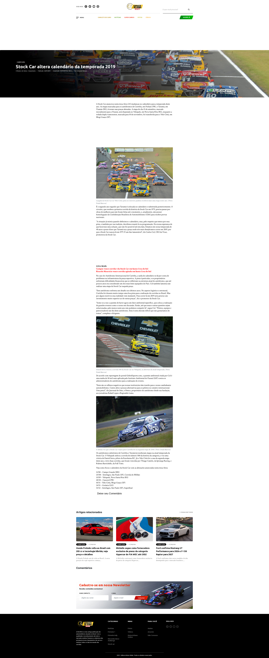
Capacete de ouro (104, 17)
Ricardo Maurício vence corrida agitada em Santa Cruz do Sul (123, 271)
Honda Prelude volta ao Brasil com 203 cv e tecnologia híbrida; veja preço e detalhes (93, 551)
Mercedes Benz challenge (113, 639)
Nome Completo (84, 593)
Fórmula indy (112, 635)
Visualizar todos (186, 512)
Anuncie (151, 632)
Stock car (111, 644)
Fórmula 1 (111, 632)
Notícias (117, 17)
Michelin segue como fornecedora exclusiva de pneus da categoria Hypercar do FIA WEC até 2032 (132, 551)
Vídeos (148, 17)
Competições (21, 62)
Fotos (140, 17)
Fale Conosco (153, 635)
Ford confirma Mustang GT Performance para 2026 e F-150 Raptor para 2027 (171, 551)
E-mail (114, 593)
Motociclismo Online (133, 636)
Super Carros (129, 17)
